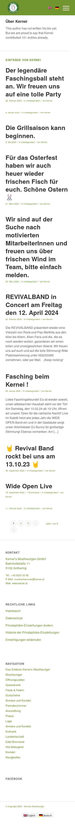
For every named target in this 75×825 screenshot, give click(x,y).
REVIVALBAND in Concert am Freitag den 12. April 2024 (34, 304)
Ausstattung (13, 711)
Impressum (13, 611)
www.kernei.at (20, 583)
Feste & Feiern (15, 690)
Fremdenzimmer (16, 705)
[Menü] (64, 7)
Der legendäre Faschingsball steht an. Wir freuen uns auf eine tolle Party (35, 82)
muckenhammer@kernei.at (29, 579)
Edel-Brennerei (15, 742)
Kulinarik (11, 731)
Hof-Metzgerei (14, 747)
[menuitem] (64, 7)
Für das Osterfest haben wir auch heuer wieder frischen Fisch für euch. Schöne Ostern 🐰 (37, 177)
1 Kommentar (33, 492)
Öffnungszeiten (15, 680)
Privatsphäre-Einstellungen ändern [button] (29, 625)
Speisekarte (13, 685)
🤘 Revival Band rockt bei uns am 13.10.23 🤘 (30, 456)
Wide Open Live (29, 485)
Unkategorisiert (33, 100)
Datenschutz (14, 618)
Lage (9, 721)
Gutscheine (13, 695)
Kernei (49, 100)
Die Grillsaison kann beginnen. (35, 131)
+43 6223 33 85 (19, 575)
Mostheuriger (14, 674)
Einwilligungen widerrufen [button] (23, 639)
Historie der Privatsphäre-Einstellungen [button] (32, 632)
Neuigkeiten (13, 757)
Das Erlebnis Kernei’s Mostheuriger (28, 669)
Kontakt (10, 752)
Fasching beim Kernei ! (27, 380)
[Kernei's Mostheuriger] (31, 7)
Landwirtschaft (15, 736)
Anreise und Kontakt (18, 700)
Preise (10, 716)
